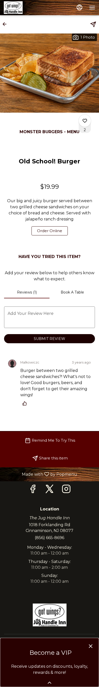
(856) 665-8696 (49, 537)
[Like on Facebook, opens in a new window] (32, 490)
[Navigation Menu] (92, 7)
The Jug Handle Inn (49, 615)
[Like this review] (25, 403)
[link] (49, 230)
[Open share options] (93, 24)
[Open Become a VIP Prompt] (49, 683)
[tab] (27, 292)
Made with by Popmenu (40, 474)
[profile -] (79, 7)
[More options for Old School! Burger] (85, 121)
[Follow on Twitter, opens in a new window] (49, 490)
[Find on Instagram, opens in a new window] (66, 490)
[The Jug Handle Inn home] (27, 7)
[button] (6, 24)
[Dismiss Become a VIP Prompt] (91, 646)
